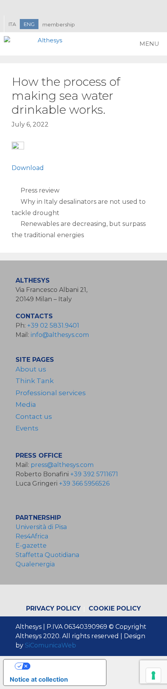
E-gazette (31, 545)
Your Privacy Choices (62, 666)
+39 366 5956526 (84, 483)
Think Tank (35, 381)
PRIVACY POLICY (53, 608)
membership (58, 24)
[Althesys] (35, 44)
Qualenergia (35, 564)
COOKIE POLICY (115, 608)
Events (27, 428)
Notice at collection (39, 679)
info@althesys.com (60, 334)
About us (31, 369)
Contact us (34, 416)
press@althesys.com (62, 465)
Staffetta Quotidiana (47, 555)
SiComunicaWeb (50, 645)
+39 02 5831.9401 (53, 325)
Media (26, 404)
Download (28, 168)
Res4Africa (33, 536)
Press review (40, 190)
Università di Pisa (41, 527)
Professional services (51, 393)
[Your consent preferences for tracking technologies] (153, 675)
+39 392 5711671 (94, 474)
